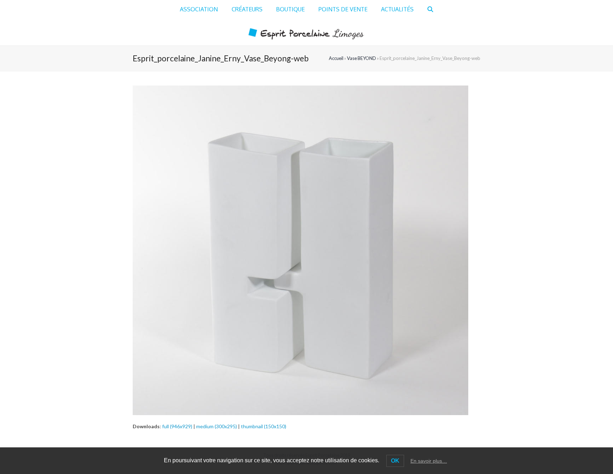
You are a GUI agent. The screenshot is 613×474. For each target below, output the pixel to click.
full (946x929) (177, 426)
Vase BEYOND (361, 58)
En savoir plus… (428, 461)
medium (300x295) (216, 426)
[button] (430, 9)
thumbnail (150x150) (263, 426)
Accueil (336, 58)
